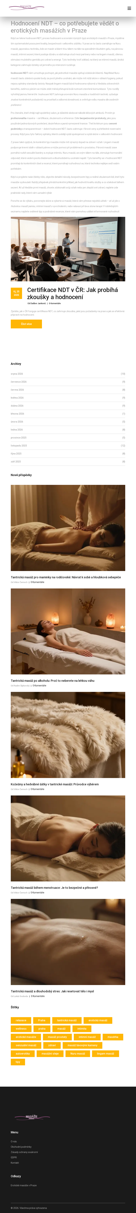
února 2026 (68, 421)
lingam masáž (105, 1053)
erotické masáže (26, 1037)
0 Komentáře (55, 303)
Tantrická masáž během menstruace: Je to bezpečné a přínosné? (54, 887)
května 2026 (68, 397)
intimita (81, 1028)
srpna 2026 (68, 373)
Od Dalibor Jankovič (37, 303)
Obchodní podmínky (21, 1146)
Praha (41, 1020)
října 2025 (68, 453)
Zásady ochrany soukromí (24, 1152)
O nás (14, 1141)
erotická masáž (98, 1020)
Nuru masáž (77, 1053)
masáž (61, 1028)
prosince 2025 (68, 437)
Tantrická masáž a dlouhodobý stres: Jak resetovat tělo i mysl (52, 991)
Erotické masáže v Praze (24, 1185)
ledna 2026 (68, 429)
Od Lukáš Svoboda (19, 996)
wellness (21, 1028)
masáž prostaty (57, 1037)
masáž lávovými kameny (82, 1045)
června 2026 (68, 389)
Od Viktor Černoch (19, 582)
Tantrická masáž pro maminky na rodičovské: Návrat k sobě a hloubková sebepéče (66, 577)
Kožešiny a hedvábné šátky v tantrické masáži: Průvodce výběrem (55, 784)
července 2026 (68, 381)
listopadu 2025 (68, 445)
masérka (113, 1037)
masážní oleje (50, 1053)
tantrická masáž (67, 1020)
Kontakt (15, 1162)
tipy (18, 1062)
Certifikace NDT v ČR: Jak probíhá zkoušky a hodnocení (72, 293)
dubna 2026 (68, 405)
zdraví (52, 1045)
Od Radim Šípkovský (20, 686)
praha (41, 1028)
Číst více (26, 324)
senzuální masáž (26, 1045)
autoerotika (23, 1053)
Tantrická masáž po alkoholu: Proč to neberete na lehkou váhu (52, 680)
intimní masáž (87, 1037)
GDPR (14, 1157)
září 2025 (68, 461)
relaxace (21, 1020)
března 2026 (68, 413)
